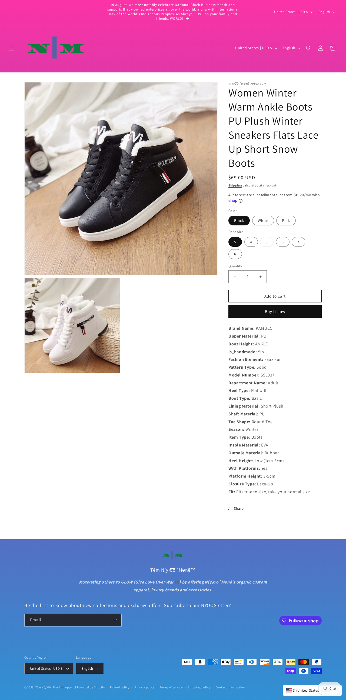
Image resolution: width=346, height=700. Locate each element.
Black (239, 220)
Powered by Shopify (91, 687)
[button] (11, 48)
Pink (286, 220)
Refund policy (119, 687)
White (263, 220)
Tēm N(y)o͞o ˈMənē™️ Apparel (55, 687)
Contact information (230, 687)
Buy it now (275, 311)
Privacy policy (145, 687)
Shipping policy (199, 687)
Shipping (235, 185)
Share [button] (239, 508)
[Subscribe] (115, 620)
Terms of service (171, 687)
